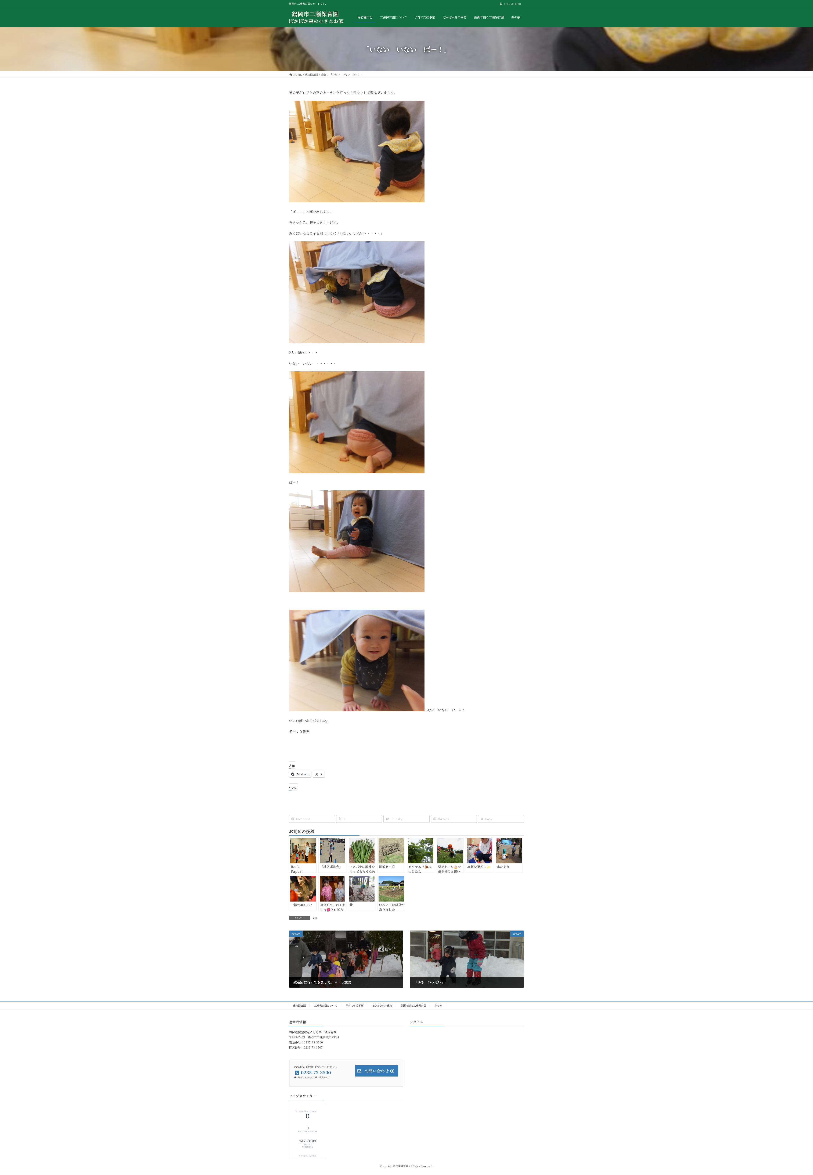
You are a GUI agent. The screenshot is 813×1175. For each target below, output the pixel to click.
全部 (314, 918)
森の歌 (438, 1005)
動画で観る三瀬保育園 (413, 1005)
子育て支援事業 (354, 1005)
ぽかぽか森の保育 (382, 1005)
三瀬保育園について (325, 1005)
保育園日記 (299, 1005)
